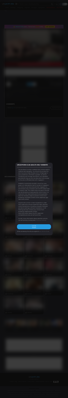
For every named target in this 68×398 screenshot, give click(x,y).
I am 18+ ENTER (34, 226)
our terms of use (44, 231)
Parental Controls (41, 220)
